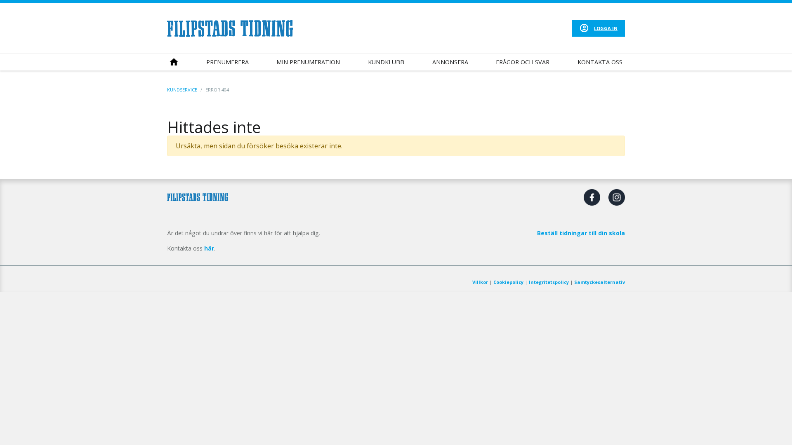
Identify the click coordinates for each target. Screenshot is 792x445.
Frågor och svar (522, 62)
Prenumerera (227, 62)
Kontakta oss (600, 62)
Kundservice (182, 90)
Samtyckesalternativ (599, 282)
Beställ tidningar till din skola (581, 233)
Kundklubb (386, 62)
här (209, 248)
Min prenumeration (308, 62)
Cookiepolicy (508, 282)
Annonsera (450, 62)
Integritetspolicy (549, 282)
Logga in (606, 28)
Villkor (480, 282)
